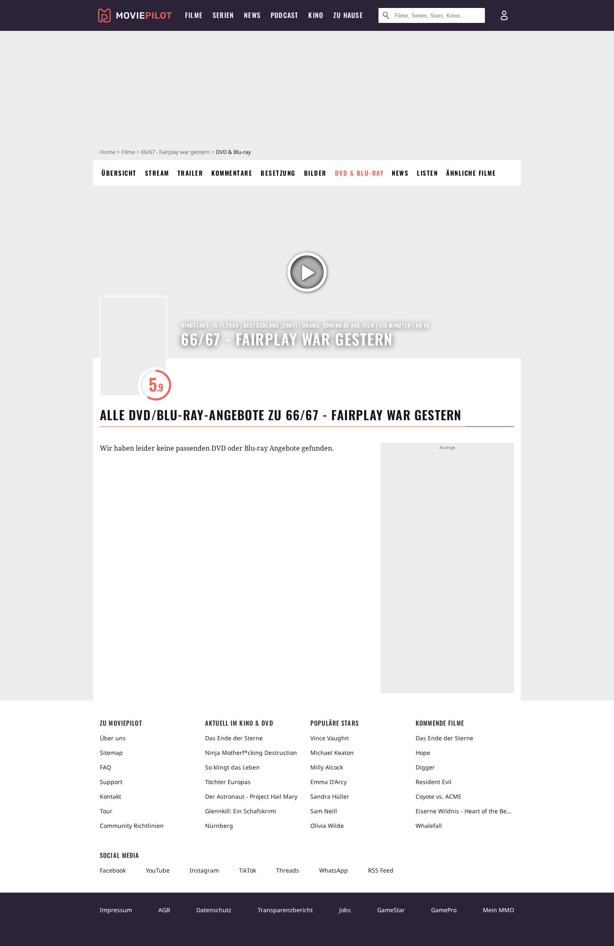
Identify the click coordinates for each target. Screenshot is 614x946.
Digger (425, 767)
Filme (128, 152)
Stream (157, 172)
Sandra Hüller (329, 796)
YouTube (158, 870)
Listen (427, 172)
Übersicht (119, 172)
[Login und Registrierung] (504, 15)
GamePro (444, 910)
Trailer (190, 172)
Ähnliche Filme (471, 172)
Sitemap (111, 753)
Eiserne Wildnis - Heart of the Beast (465, 811)
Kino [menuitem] (315, 15)
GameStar (391, 910)
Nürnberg (219, 826)
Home (107, 152)
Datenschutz (213, 910)
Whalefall (429, 826)
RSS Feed (380, 870)
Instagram (204, 870)
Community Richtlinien (132, 826)
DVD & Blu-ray (359, 172)
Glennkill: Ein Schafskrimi (240, 811)
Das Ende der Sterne (234, 738)
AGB (164, 910)
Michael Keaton (332, 753)
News (400, 172)
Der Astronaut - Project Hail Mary (251, 796)
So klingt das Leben (232, 767)
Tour (106, 811)
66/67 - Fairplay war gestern (175, 152)
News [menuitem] (252, 15)
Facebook (113, 870)
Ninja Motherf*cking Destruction (251, 753)
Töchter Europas (228, 782)
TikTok (247, 870)
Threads (287, 870)
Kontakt (110, 796)
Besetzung (278, 172)
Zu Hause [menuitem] (348, 15)
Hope (423, 753)
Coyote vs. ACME (439, 796)
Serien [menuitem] (223, 15)
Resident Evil (434, 782)
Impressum (116, 910)
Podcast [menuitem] (284, 15)
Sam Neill (323, 811)
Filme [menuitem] (194, 15)
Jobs (345, 910)
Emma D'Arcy (328, 782)
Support (111, 782)
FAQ (105, 767)
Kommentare (231, 172)
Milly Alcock (326, 767)
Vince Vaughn (329, 738)
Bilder (315, 172)
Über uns (113, 738)
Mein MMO (498, 910)
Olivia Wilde (327, 826)
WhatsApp (333, 870)
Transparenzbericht (285, 910)
